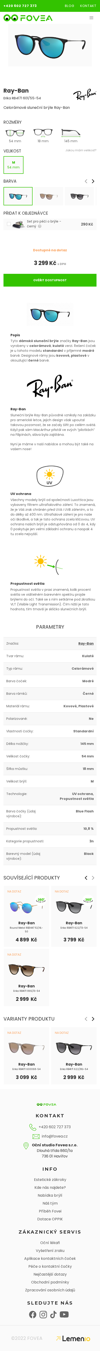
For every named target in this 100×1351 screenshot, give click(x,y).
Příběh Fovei (50, 1211)
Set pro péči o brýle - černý (44, 224)
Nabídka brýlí (50, 1195)
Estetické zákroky (50, 1179)
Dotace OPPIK (50, 1219)
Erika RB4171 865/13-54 (26, 991)
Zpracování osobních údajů (50, 1290)
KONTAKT (88, 5)
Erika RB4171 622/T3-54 (73, 928)
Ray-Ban (86, 643)
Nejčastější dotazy (50, 1274)
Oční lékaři (50, 1242)
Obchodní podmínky (50, 1282)
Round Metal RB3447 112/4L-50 (26, 929)
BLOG (69, 5)
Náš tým (50, 1203)
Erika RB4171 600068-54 (26, 1069)
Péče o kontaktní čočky (50, 1266)
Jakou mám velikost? (81, 150)
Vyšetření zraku (50, 1250)
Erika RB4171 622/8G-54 (74, 1069)
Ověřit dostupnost (50, 280)
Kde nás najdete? (50, 1187)
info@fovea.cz (55, 1136)
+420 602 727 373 (20, 5)
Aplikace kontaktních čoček (50, 1258)
